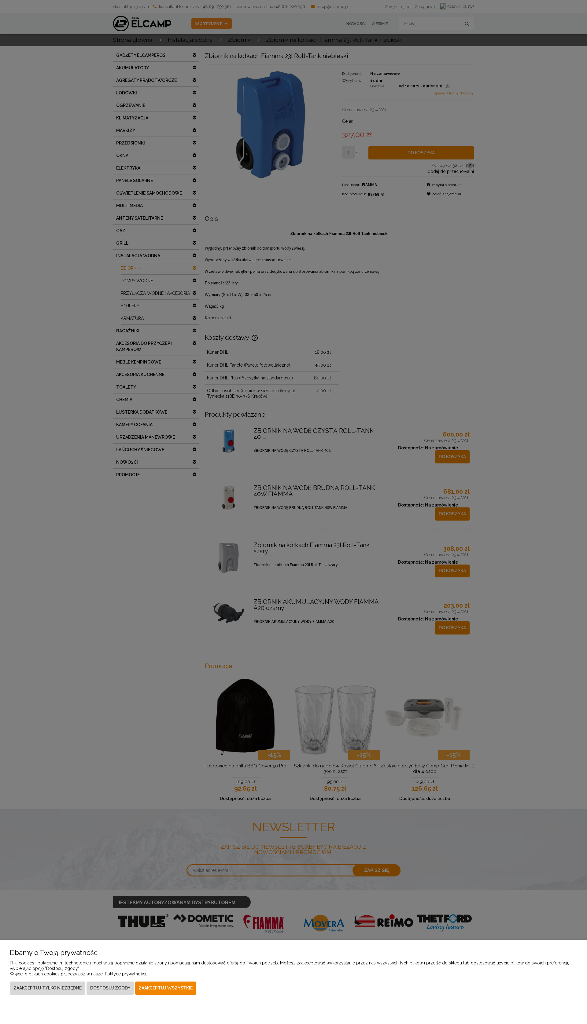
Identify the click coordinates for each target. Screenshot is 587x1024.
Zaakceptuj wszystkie (165, 988)
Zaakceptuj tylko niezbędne (47, 988)
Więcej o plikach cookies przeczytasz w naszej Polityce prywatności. (78, 973)
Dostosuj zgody (110, 988)
